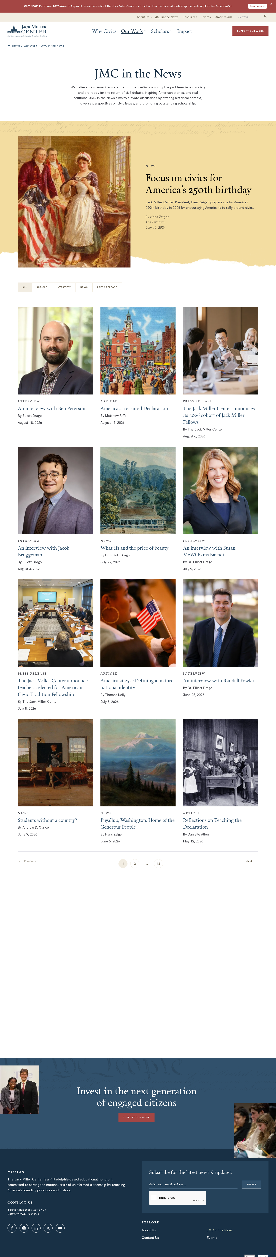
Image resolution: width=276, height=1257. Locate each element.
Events (212, 1237)
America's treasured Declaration (134, 408)
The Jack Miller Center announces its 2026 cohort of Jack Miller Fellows (219, 415)
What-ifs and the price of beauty (134, 547)
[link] (251, 861)
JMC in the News (219, 1230)
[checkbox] (42, 287)
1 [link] (123, 864)
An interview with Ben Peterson (51, 408)
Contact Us (150, 1237)
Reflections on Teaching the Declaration (212, 823)
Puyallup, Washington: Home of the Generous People (137, 823)
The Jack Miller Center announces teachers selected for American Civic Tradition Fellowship (54, 687)
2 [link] (135, 864)
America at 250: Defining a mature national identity (136, 683)
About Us (149, 1230)
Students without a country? (47, 820)
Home (16, 46)
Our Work (30, 46)
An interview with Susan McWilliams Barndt (209, 551)
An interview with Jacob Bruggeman (43, 551)
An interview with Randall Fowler (219, 680)
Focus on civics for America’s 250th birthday (199, 183)
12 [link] (158, 864)
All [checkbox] (25, 287)
